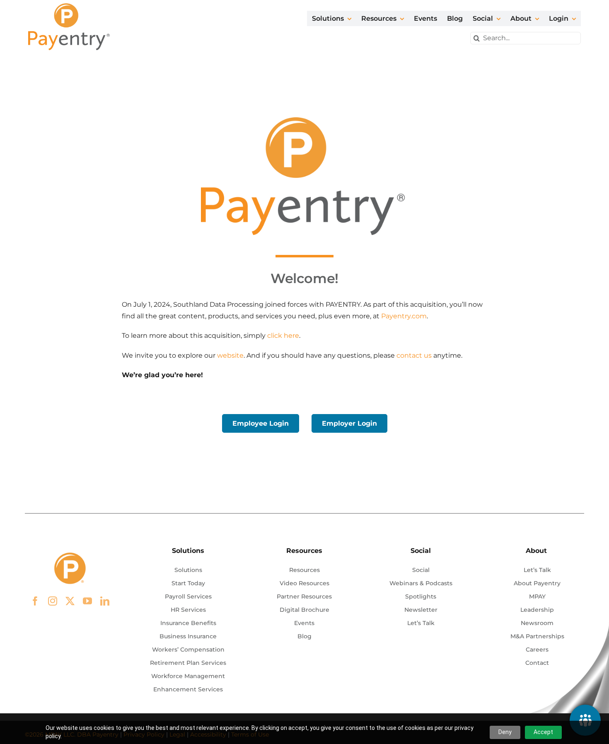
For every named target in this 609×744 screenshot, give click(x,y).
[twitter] (70, 601)
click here (283, 335)
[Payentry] (69, 6)
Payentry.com (404, 316)
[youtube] (87, 601)
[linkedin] (104, 601)
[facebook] (35, 601)
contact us (414, 355)
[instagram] (52, 601)
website (230, 355)
